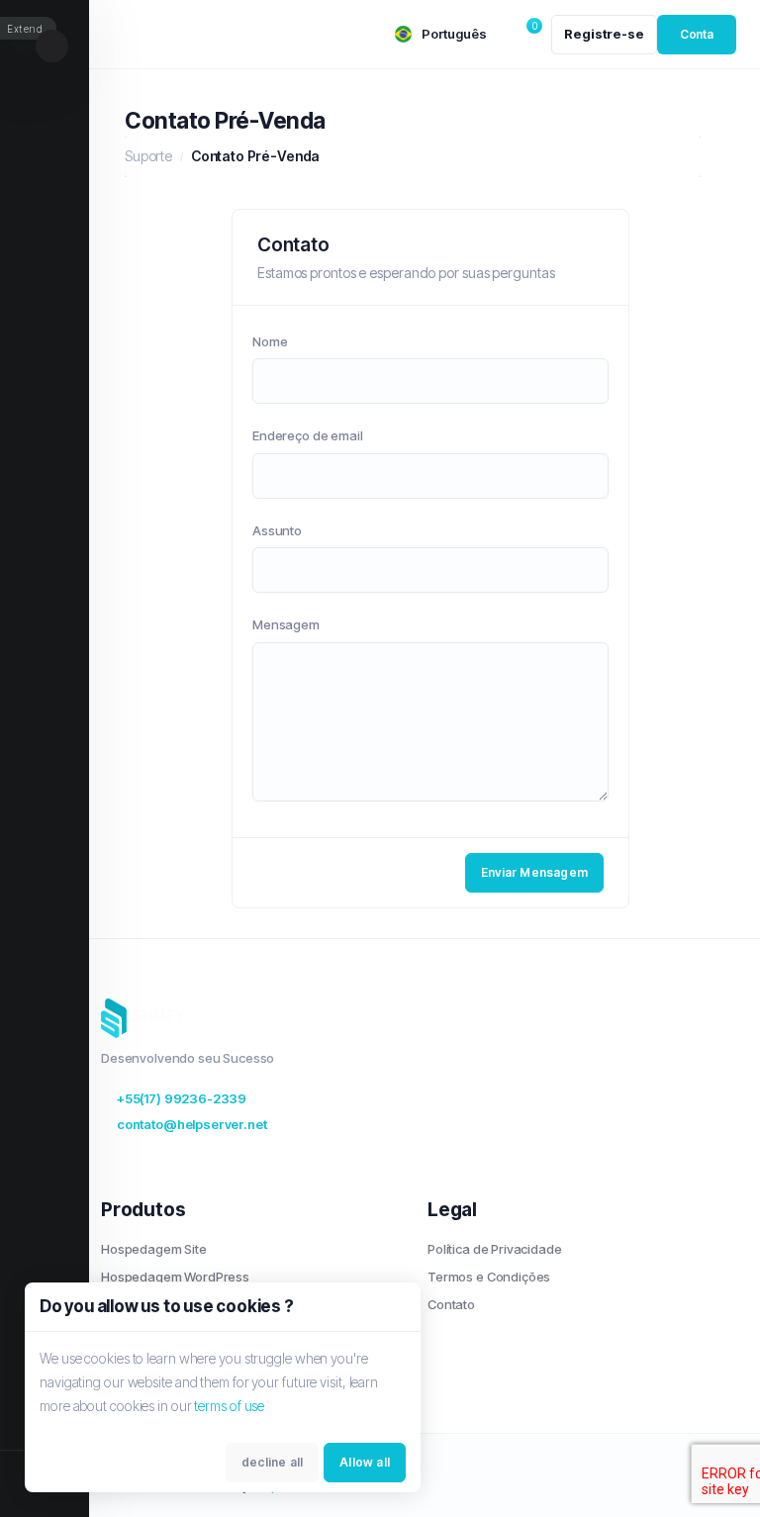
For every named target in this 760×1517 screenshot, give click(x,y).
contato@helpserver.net (192, 1124)
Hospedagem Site (154, 1249)
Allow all (364, 1462)
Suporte (148, 155)
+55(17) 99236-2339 (181, 1098)
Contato (451, 1304)
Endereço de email (307, 435)
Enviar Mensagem (534, 872)
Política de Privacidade (495, 1249)
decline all (272, 1462)
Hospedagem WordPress (175, 1276)
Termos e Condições (489, 1276)
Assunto (277, 530)
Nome (269, 341)
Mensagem (286, 624)
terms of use (229, 1405)
